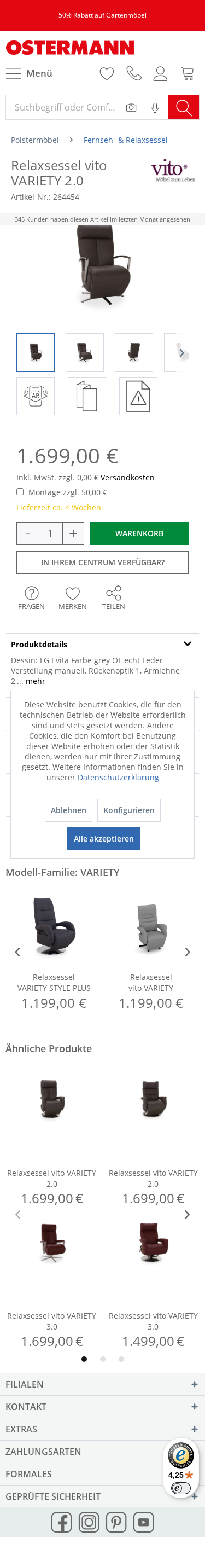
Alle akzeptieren (104, 838)
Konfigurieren (129, 810)
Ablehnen (68, 810)
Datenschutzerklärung (118, 777)
